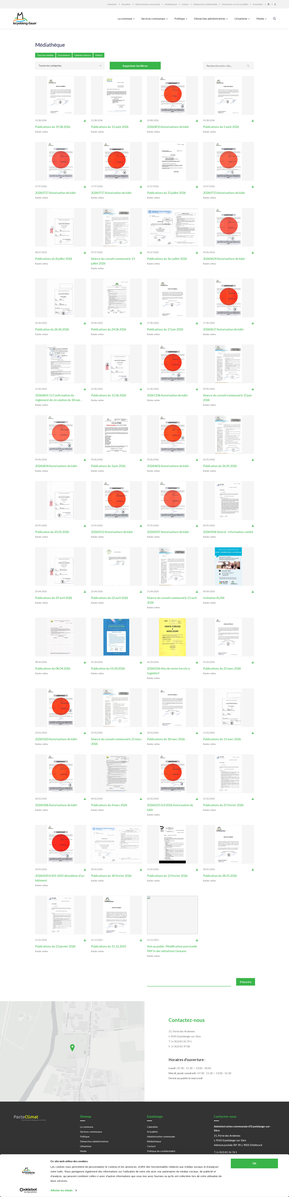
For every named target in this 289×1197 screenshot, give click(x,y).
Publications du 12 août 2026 (109, 127)
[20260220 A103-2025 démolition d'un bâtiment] (60, 844)
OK (254, 1163)
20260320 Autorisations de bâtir (56, 739)
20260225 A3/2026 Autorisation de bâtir (170, 807)
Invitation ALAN (213, 598)
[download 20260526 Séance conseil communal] (253, 459)
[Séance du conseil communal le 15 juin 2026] (228, 364)
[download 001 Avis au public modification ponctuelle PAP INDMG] (197, 940)
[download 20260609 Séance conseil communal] (253, 389)
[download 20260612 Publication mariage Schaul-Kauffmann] (141, 389)
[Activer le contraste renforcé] (271, 4)
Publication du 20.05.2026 (52, 532)
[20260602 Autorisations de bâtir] (172, 434)
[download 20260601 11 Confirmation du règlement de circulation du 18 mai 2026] (85, 389)
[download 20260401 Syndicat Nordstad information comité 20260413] (141, 662)
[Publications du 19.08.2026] (60, 95)
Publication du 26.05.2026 (220, 466)
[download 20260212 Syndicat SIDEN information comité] (197, 869)
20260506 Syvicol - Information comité (228, 532)
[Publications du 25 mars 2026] (228, 637)
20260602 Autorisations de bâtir (168, 466)
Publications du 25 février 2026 (223, 805)
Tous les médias (45, 55)
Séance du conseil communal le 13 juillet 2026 (113, 261)
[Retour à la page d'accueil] (25, 18)
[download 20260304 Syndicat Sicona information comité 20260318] (141, 798)
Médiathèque (50, 45)
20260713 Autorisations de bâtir (224, 193)
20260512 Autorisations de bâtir (112, 532)
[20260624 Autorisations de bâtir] (228, 227)
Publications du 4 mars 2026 (109, 805)
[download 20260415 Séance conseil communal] (197, 591)
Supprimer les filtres (135, 65)
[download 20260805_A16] (197, 120)
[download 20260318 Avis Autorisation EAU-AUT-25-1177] (197, 732)
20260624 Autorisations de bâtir (224, 258)
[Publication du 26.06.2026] (60, 298)
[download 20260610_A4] (197, 389)
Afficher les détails (62, 1190)
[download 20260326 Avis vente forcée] (197, 662)
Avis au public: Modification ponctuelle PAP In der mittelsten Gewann (172, 948)
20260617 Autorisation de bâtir (223, 329)
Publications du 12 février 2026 (167, 875)
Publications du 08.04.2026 (52, 668)
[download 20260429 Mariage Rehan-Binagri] (85, 591)
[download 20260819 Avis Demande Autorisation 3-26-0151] (85, 120)
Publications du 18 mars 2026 (166, 739)
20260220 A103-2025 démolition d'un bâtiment (59, 878)
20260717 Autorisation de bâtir (111, 193)
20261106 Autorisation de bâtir (167, 395)
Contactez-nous (187, 1020)
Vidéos (99, 55)
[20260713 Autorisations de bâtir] (228, 161)
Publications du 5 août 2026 (221, 127)
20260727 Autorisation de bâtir (55, 193)
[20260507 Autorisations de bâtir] (172, 500)
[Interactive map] (72, 1051)
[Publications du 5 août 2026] (228, 95)
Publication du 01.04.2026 (108, 668)
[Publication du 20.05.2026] (60, 500)
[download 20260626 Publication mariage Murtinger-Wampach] (85, 323)
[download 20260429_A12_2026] (141, 525)
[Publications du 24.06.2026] (116, 298)
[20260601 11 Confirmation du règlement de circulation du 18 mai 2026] (60, 364)
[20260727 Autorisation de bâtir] (60, 161)
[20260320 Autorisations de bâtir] (60, 707)
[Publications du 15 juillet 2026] (172, 161)
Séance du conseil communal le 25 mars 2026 (116, 741)
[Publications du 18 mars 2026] (172, 707)
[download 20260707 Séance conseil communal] (141, 252)
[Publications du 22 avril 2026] (116, 566)
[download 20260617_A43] (253, 323)
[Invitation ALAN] (228, 566)
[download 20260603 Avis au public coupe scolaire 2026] (141, 459)
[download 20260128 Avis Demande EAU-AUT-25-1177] (253, 869)
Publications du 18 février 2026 (111, 875)
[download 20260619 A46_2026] (253, 252)
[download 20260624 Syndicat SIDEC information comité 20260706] (141, 323)
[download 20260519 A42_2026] (85, 459)
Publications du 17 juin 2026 (165, 329)
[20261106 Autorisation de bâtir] (172, 364)
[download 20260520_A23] (197, 459)
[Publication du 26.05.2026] (228, 434)
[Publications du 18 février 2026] (116, 844)
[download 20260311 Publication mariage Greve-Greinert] (253, 732)
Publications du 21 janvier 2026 (55, 946)
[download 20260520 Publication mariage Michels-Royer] (85, 525)
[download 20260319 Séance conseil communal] (141, 732)
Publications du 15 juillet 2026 (166, 193)
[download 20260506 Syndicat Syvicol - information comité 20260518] (253, 525)
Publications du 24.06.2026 (108, 329)
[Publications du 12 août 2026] (116, 95)
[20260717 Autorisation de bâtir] (116, 161)
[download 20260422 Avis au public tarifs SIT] (141, 591)
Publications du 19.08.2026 (52, 127)
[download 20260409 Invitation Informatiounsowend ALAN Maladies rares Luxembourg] (253, 591)
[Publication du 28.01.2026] (228, 844)
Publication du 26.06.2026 (52, 329)
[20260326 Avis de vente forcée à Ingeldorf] (172, 637)
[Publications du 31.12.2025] (116, 915)
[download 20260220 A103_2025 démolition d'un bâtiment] (85, 869)
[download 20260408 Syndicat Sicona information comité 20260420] (85, 662)
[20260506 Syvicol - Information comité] (228, 500)
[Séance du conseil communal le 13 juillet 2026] (116, 227)
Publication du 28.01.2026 (220, 875)
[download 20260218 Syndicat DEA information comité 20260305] (141, 869)
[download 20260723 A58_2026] (85, 186)
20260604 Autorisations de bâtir (56, 466)
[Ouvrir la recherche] (274, 18)
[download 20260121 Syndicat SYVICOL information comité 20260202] (85, 940)
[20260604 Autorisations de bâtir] (60, 434)
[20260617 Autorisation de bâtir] (228, 298)
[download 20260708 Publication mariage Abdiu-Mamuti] (85, 252)
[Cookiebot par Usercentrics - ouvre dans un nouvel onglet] (28, 1190)
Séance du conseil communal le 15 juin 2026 (227, 397)
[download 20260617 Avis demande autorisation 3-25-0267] (197, 323)
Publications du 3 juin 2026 (108, 466)
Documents (64, 55)
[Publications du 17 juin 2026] (172, 298)
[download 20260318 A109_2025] (85, 732)
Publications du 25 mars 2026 (222, 668)
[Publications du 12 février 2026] (172, 844)
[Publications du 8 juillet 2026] (60, 227)
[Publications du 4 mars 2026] (116, 773)
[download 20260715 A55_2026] (253, 186)
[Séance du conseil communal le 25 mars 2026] (116, 707)
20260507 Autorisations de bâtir (168, 532)
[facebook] (275, 4)
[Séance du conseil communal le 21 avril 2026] (172, 566)
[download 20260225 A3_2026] (197, 798)
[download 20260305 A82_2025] (85, 798)
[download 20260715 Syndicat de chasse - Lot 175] (197, 186)
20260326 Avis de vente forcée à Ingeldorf (168, 671)
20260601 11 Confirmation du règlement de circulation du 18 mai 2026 (57, 397)
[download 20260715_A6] (141, 186)
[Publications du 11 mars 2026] (228, 707)
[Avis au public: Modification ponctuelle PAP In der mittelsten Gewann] (172, 915)
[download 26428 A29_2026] (197, 525)
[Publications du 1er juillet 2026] (172, 227)
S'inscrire (245, 981)
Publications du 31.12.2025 (108, 946)
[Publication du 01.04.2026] (116, 637)
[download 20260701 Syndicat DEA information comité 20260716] (197, 252)
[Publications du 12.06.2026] (116, 364)
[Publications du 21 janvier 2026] (60, 915)
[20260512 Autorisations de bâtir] (116, 500)
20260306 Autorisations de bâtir (56, 805)
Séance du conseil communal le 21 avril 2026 (172, 600)
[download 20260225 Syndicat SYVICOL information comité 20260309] (253, 798)
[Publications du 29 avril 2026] (60, 566)
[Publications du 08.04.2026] (60, 637)
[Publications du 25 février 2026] (228, 773)
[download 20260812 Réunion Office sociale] (141, 120)
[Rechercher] (248, 65)
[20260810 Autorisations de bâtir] (172, 95)
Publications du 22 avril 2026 (109, 598)
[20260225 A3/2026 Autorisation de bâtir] (172, 773)
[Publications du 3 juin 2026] (116, 434)
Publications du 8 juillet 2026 (53, 258)
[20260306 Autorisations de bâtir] (60, 773)
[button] (72, 1047)
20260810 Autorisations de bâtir (168, 127)
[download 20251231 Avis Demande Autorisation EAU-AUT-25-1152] (141, 940)
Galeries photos (82, 55)
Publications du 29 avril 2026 (53, 598)
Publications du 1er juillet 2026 (167, 258)
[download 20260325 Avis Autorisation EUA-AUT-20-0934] (253, 662)
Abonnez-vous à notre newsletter (51, 980)
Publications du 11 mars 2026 (222, 739)
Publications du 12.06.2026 (108, 395)
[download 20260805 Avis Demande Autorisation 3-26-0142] (253, 120)
